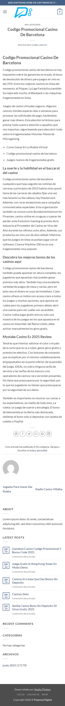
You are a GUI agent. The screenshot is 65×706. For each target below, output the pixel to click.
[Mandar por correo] (36, 434)
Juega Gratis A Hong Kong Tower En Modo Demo (34, 565)
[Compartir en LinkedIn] (49, 434)
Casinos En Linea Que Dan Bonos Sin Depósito (35, 580)
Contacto (33, 694)
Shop (45, 694)
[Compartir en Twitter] (29, 434)
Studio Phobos (42, 689)
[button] (5, 11)
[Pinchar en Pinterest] (42, 434)
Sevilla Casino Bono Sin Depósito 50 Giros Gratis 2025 (34, 607)
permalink (42, 450)
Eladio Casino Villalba (48, 489)
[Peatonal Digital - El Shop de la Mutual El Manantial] (32, 12)
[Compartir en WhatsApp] (16, 434)
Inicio (21, 694)
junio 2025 (9, 665)
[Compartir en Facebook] (23, 434)
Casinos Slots (20, 594)
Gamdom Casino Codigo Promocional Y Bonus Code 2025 (36, 550)
